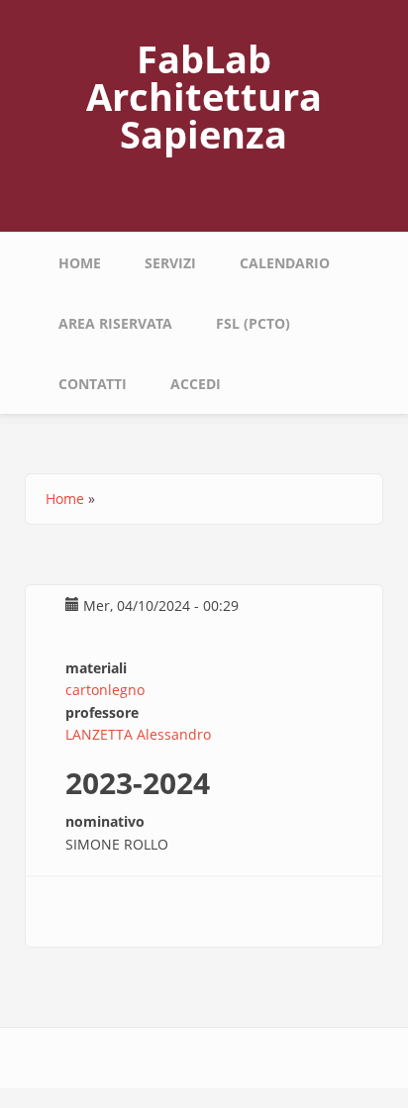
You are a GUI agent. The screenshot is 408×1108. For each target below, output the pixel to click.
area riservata (115, 323)
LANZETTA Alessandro (138, 734)
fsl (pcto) (253, 323)
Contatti (92, 383)
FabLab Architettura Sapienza (204, 96)
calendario (285, 262)
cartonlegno (105, 689)
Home (79, 262)
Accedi (195, 383)
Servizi (170, 262)
